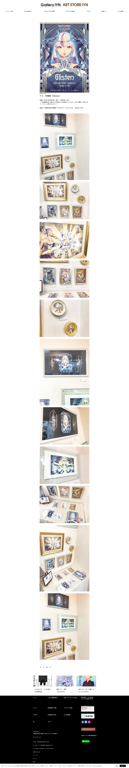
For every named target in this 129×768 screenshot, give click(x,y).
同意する (123, 766)
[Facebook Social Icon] (82, 722)
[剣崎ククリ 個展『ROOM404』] (64, 681)
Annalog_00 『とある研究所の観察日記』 (42, 690)
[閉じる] (127, 766)
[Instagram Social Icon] (89, 722)
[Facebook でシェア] (40, 667)
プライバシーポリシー (97, 766)
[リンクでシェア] (50, 667)
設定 (117, 766)
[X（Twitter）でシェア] (43, 667)
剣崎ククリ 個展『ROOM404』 (61, 690)
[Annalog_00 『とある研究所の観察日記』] (42, 681)
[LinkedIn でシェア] (47, 667)
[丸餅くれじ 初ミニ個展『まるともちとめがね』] (86, 681)
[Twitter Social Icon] (86, 722)
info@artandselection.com (43, 741)
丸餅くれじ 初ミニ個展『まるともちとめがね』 (86, 690)
